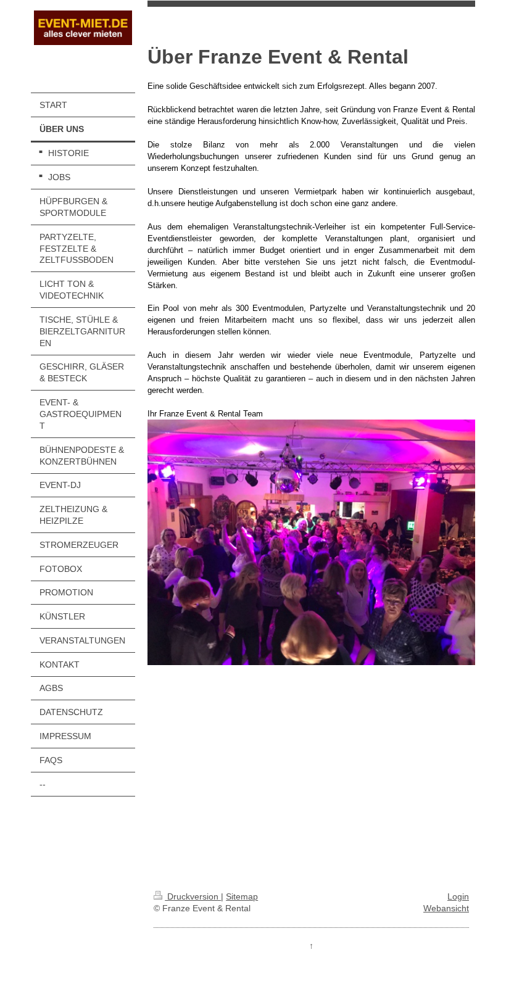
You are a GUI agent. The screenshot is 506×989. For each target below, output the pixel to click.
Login (458, 896)
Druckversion (193, 896)
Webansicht (446, 908)
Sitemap (242, 896)
